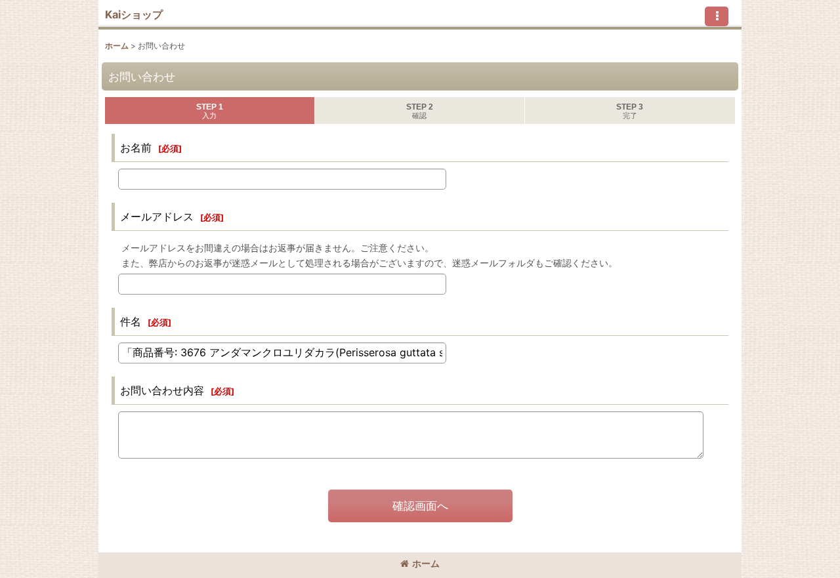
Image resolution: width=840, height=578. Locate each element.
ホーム (426, 563)
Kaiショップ (134, 14)
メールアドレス (157, 216)
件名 (130, 321)
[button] (716, 16)
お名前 (136, 147)
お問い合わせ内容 (162, 390)
